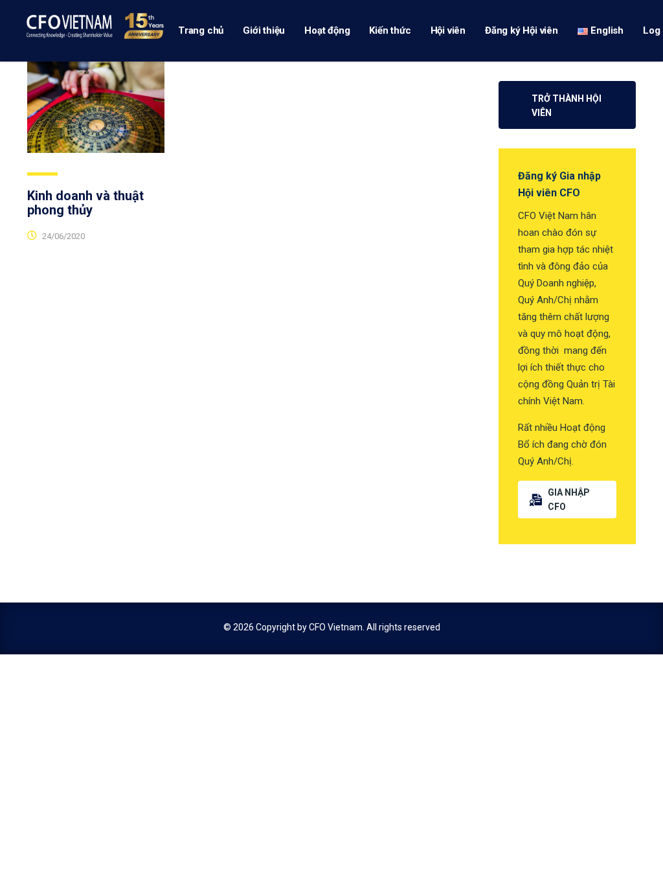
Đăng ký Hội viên (521, 30)
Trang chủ (200, 30)
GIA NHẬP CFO (569, 499)
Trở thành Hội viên (566, 105)
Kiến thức (389, 30)
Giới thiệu (264, 30)
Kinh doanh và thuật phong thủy (85, 203)
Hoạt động (327, 30)
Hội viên (448, 30)
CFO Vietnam (336, 627)
